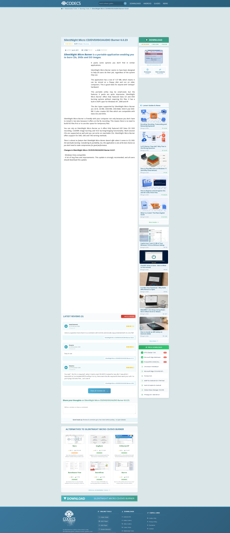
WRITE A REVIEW (129, 316)
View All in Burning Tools (98, 490)
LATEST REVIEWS (71, 316)
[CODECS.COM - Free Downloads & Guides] (69, 519)
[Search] (125, 3)
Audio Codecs (128, 520)
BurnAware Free (74, 472)
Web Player (104, 525)
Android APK (127, 517)
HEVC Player (104, 521)
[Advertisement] (115, 23)
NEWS (165, 3)
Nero (75, 446)
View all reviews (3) (97, 391)
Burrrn (124, 472)
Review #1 (72, 328)
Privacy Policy (153, 522)
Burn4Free (99, 472)
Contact (151, 529)
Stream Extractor (106, 529)
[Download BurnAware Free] (75, 466)
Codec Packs (127, 527)
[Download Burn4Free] (99, 466)
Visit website (160, 72)
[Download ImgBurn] (99, 439)
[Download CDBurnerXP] (124, 439)
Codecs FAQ (152, 518)
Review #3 (72, 369)
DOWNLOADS (135, 3)
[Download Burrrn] (124, 466)
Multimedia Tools (129, 531)
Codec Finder (104, 517)
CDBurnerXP (124, 446)
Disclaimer (152, 525)
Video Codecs (128, 524)
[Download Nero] (75, 439)
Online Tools (105, 512)
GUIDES (157, 3)
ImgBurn (99, 446)
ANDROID (147, 3)
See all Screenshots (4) (154, 65)
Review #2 (72, 348)
